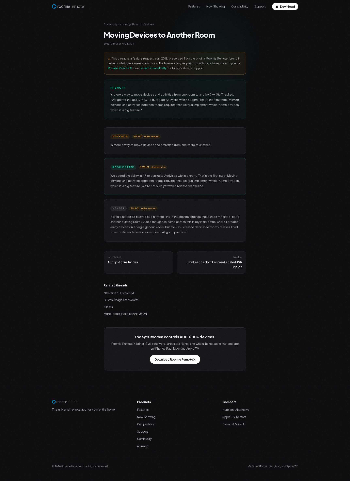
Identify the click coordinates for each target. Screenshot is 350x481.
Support (260, 6)
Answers (142, 446)
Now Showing (215, 6)
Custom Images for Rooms (121, 300)
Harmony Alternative (236, 409)
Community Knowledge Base (121, 24)
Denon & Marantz (234, 424)
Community (144, 439)
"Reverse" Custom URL (119, 293)
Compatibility (239, 6)
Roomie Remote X (120, 68)
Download (287, 6)
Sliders (108, 307)
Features (194, 6)
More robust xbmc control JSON (125, 313)
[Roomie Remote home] (68, 6)
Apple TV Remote (234, 417)
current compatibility (153, 68)
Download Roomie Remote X (175, 359)
